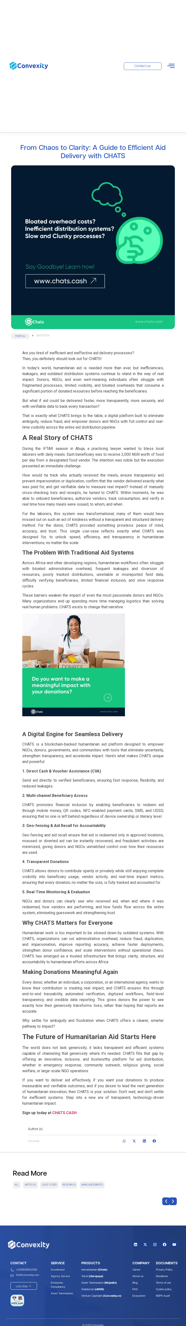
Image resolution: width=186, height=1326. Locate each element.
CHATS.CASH (64, 1112)
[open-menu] (170, 66)
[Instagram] (155, 1244)
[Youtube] (174, 1244)
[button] (20, 336)
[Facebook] (164, 1244)
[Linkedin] (135, 1244)
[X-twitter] (145, 1244)
